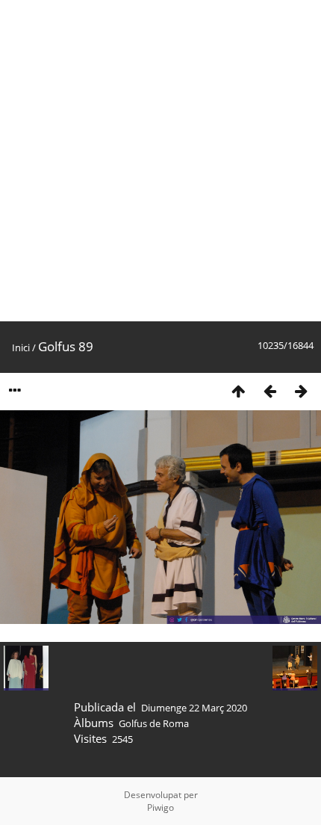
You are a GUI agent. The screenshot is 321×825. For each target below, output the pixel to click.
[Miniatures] (238, 390)
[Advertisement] (160, 160)
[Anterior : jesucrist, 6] (269, 390)
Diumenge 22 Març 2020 (194, 707)
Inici (21, 347)
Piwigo (160, 807)
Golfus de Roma (154, 723)
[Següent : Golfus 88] (301, 390)
